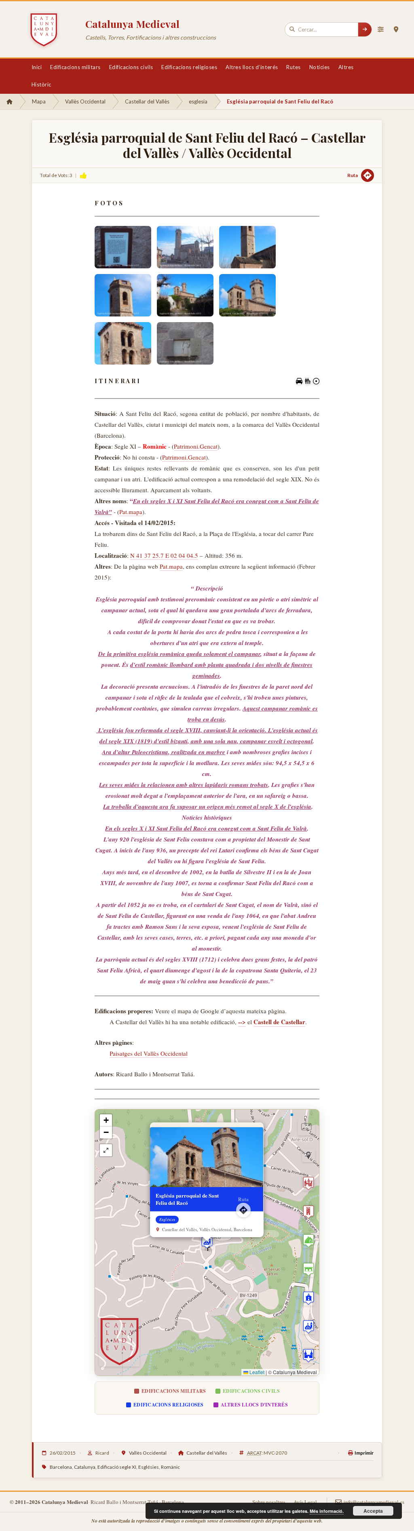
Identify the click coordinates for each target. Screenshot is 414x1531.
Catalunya (84, 1467)
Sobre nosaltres (268, 1502)
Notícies (319, 67)
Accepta (373, 1510)
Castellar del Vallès (147, 101)
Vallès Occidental (85, 101)
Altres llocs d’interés (252, 67)
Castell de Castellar (279, 1021)
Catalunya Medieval (132, 23)
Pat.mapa (130, 512)
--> (242, 1021)
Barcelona (61, 1467)
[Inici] (9, 101)
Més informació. (327, 1511)
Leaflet (256, 1372)
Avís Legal (305, 1502)
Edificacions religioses (189, 67)
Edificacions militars (75, 67)
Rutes (293, 67)
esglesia (198, 101)
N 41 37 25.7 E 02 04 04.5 (164, 555)
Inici (37, 67)
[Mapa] (396, 29)
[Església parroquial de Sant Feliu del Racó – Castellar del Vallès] (123, 247)
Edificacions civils (131, 67)
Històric (41, 84)
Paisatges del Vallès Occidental (149, 1053)
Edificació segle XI (116, 1467)
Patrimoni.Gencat (196, 446)
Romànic (170, 1467)
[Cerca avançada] (380, 29)
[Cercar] (365, 29)
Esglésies (148, 1467)
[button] (207, 1242)
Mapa (39, 101)
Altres (346, 67)
